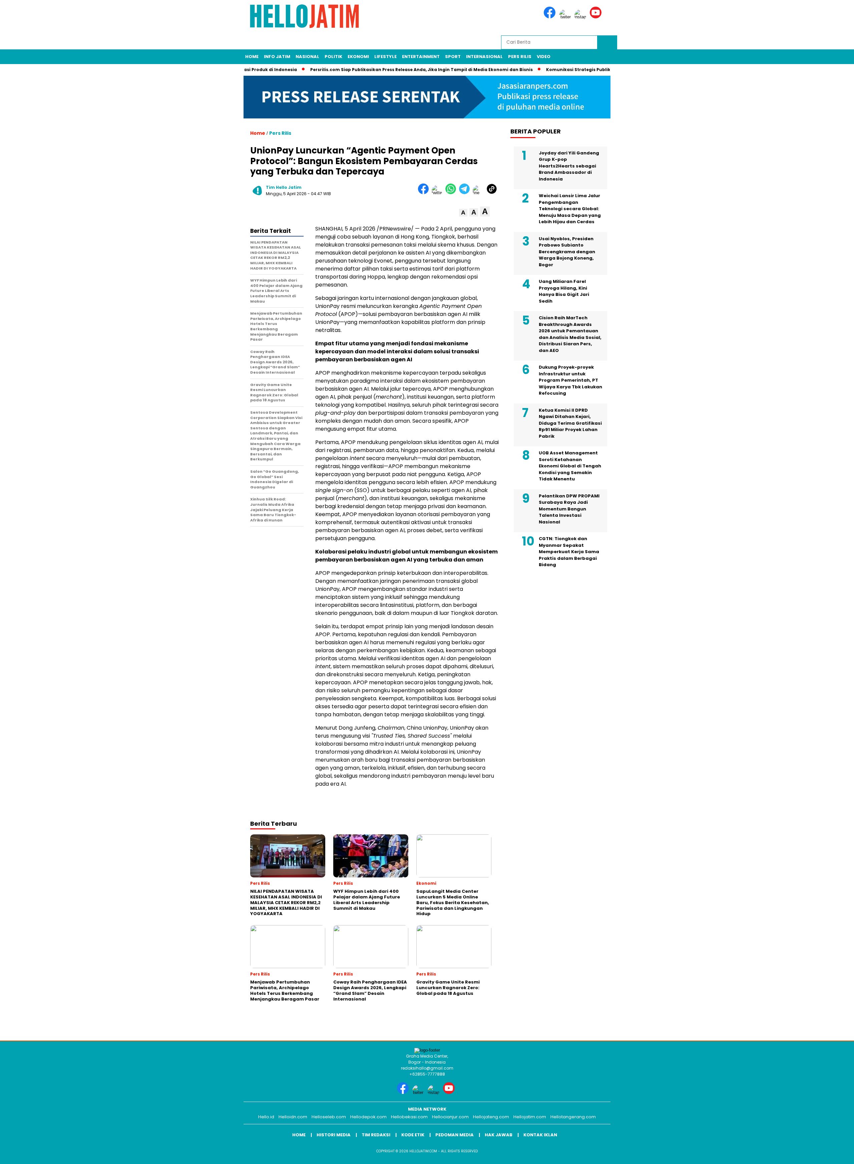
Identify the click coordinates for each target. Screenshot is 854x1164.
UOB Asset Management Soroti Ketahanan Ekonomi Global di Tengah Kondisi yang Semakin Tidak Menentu (570, 466)
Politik (333, 56)
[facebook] (551, 16)
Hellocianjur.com (450, 1117)
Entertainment (421, 56)
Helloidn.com (293, 1117)
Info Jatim (277, 56)
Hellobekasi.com (409, 1117)
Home (252, 56)
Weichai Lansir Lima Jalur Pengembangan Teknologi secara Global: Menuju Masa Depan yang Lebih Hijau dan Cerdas (570, 208)
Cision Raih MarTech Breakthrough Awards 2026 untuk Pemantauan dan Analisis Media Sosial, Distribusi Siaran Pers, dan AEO (570, 334)
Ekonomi (358, 56)
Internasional (484, 56)
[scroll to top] (822, 1153)
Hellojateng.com (491, 1117)
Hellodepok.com (368, 1117)
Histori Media (334, 1135)
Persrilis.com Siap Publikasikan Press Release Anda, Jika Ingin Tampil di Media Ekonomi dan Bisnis (395, 69)
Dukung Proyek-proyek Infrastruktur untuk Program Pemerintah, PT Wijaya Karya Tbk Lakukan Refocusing (570, 380)
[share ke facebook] (425, 192)
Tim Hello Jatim (284, 187)
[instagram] (581, 16)
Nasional (307, 56)
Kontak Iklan (540, 1135)
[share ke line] (479, 192)
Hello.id (266, 1117)
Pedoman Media (454, 1135)
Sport (453, 56)
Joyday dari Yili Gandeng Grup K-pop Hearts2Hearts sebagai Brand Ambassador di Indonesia (569, 166)
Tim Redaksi (376, 1135)
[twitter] (566, 16)
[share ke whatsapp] (452, 192)
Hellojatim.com (529, 1117)
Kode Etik (412, 1135)
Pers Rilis (519, 56)
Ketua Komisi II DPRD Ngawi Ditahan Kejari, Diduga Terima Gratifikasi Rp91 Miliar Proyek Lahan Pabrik (570, 423)
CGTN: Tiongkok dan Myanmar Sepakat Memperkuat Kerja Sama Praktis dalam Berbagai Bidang (569, 551)
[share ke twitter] (438, 192)
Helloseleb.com (329, 1117)
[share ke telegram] (466, 192)
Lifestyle (385, 56)
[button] (463, 213)
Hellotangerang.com (573, 1117)
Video (543, 56)
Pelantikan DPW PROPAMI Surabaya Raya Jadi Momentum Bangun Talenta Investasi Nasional (569, 509)
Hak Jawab (498, 1135)
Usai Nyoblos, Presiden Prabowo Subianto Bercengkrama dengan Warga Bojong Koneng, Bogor (567, 252)
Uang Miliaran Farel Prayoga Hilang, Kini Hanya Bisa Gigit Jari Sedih (564, 291)
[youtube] (597, 16)
